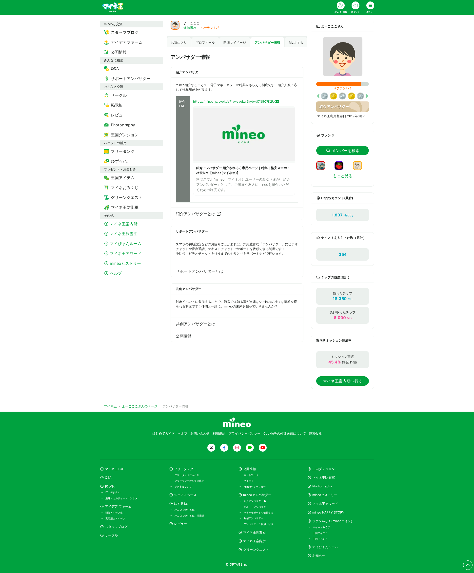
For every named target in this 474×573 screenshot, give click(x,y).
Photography (322, 486)
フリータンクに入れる (187, 475)
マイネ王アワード (325, 504)
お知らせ (318, 555)
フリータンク (183, 469)
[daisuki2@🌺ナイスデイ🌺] (359, 165)
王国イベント (320, 538)
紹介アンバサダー (254, 500)
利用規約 (219, 433)
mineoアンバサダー (257, 495)
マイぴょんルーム (325, 547)
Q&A (108, 477)
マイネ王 (249, 480)
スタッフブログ (116, 527)
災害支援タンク (183, 486)
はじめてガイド (163, 433)
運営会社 (315, 433)
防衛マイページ (234, 42)
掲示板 (110, 486)
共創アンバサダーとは (195, 323)
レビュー (180, 524)
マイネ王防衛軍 (323, 477)
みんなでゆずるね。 (186, 509)
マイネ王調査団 (254, 532)
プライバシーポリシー (244, 433)
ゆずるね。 (182, 503)
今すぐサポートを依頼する (258, 512)
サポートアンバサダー (256, 506)
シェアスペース (185, 495)
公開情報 (184, 335)
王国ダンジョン (323, 469)
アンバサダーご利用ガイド (258, 524)
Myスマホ (296, 42)
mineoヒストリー (324, 495)
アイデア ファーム (118, 506)
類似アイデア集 (114, 512)
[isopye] (322, 165)
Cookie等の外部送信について (284, 433)
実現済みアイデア (115, 518)
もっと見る (343, 175)
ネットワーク (251, 475)
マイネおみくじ (321, 527)
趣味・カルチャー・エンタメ (121, 498)
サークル (111, 535)
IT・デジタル (112, 492)
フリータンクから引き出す (189, 480)
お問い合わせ (200, 433)
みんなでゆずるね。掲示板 (189, 515)
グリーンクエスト (256, 550)
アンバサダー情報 (267, 42)
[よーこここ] (342, 56)
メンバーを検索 (345, 150)
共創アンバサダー (253, 518)
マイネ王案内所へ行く (342, 381)
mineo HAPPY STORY (328, 512)
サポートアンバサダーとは (199, 271)
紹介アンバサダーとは (195, 213)
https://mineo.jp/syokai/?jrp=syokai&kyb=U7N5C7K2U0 (234, 101)
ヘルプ (182, 433)
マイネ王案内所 (254, 541)
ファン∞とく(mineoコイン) (332, 521)
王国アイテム (320, 533)
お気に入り (179, 42)
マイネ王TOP (114, 469)
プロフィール (205, 42)
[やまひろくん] (341, 165)
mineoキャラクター (255, 486)
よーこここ (191, 23)
